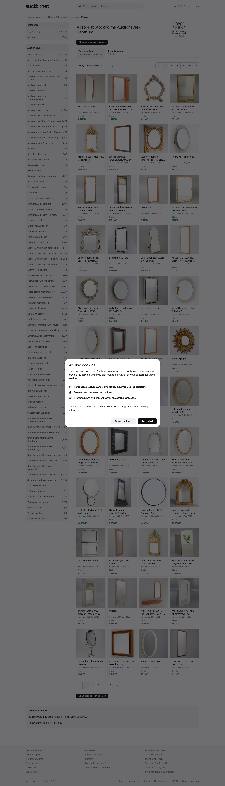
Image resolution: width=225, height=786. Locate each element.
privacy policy (104, 406)
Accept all (147, 421)
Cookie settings (123, 421)
